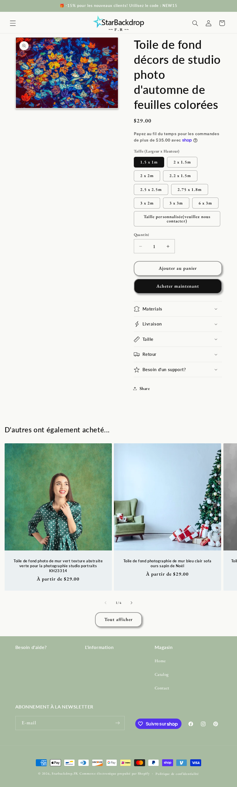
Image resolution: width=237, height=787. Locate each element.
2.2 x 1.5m (180, 175)
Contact (162, 688)
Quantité (141, 234)
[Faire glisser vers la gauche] (105, 603)
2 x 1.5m (182, 162)
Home (160, 660)
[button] (12, 23)
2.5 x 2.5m (151, 189)
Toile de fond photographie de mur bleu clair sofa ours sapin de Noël (167, 563)
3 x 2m (147, 203)
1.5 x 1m (149, 162)
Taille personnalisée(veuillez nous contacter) (177, 219)
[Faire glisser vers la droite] (131, 603)
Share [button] (145, 388)
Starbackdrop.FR (65, 773)
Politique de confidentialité (177, 773)
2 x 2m (147, 175)
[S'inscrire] (117, 723)
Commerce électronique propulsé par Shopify (114, 773)
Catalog (162, 674)
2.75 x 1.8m (189, 189)
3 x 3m (176, 203)
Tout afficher (118, 619)
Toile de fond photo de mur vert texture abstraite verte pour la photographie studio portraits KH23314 (58, 565)
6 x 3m (205, 203)
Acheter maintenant (177, 286)
